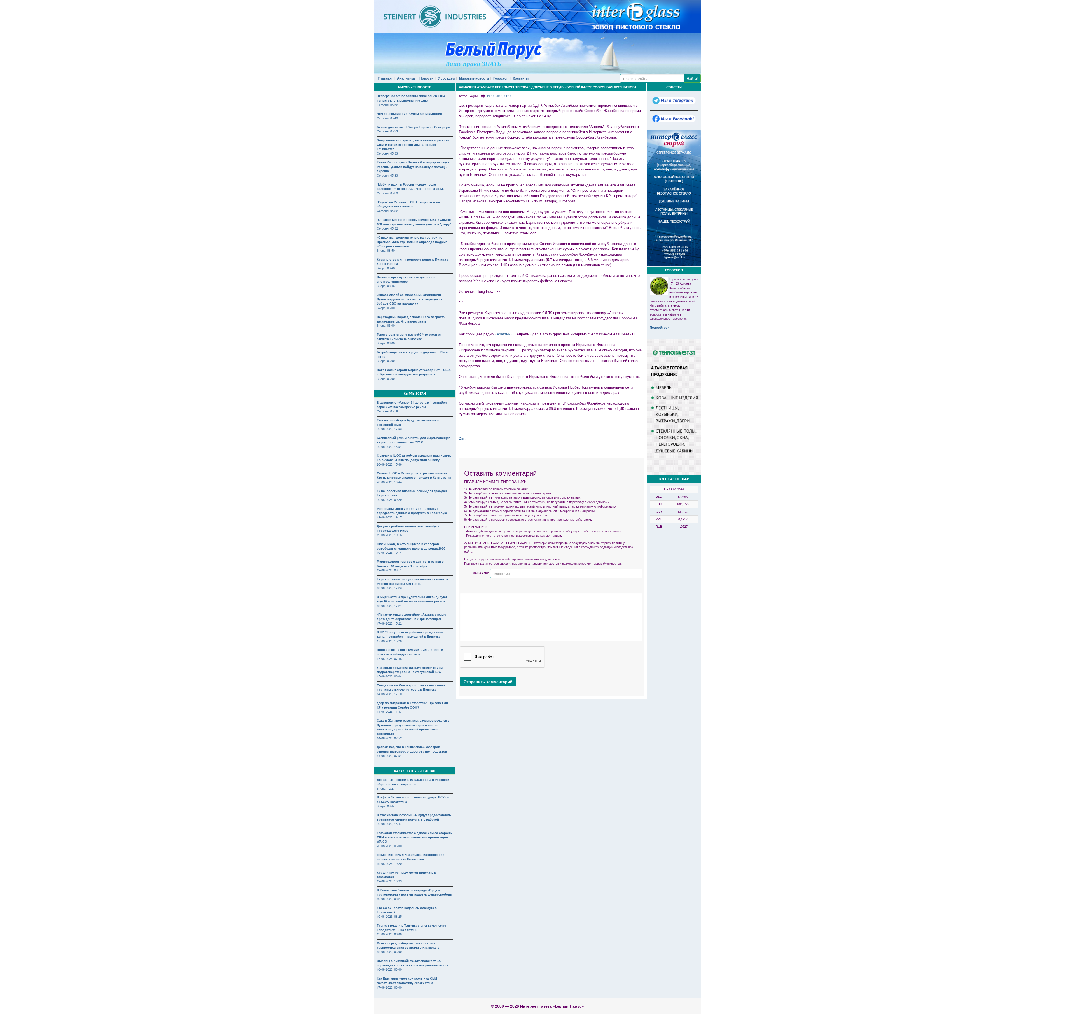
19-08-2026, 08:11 (389, 570)
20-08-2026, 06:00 (389, 846)
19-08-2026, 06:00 (389, 934)
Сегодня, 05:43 (387, 118)
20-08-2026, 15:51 (389, 446)
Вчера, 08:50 (386, 250)
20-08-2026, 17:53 (389, 428)
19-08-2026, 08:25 (389, 916)
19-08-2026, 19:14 (389, 552)
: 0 (464, 438)
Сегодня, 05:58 (387, 411)
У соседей (446, 78)
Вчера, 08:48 (386, 268)
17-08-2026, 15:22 (389, 623)
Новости (426, 78)
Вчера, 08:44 (386, 806)
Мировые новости (474, 78)
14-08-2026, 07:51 (389, 755)
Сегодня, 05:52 (387, 104)
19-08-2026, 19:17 (389, 517)
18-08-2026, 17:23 (389, 587)
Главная (385, 78)
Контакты (521, 78)
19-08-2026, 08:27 (389, 898)
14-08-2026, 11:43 (389, 711)
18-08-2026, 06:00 (389, 951)
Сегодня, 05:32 (387, 210)
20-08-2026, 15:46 (389, 464)
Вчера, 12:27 (386, 788)
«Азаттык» (503, 334)
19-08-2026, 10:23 (389, 881)
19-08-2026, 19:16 (389, 534)
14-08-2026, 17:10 (389, 693)
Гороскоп (500, 78)
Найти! (692, 78)
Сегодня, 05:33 (387, 131)
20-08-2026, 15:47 (389, 823)
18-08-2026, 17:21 (389, 605)
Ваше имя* (481, 573)
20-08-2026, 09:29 (389, 499)
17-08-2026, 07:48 (389, 658)
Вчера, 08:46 (386, 285)
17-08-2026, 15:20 (389, 641)
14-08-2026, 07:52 (389, 738)
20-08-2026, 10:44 (389, 482)
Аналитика (406, 78)
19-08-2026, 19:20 (389, 863)
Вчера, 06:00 (386, 307)
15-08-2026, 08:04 (389, 676)
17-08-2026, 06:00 (389, 987)
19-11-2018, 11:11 (499, 96)
